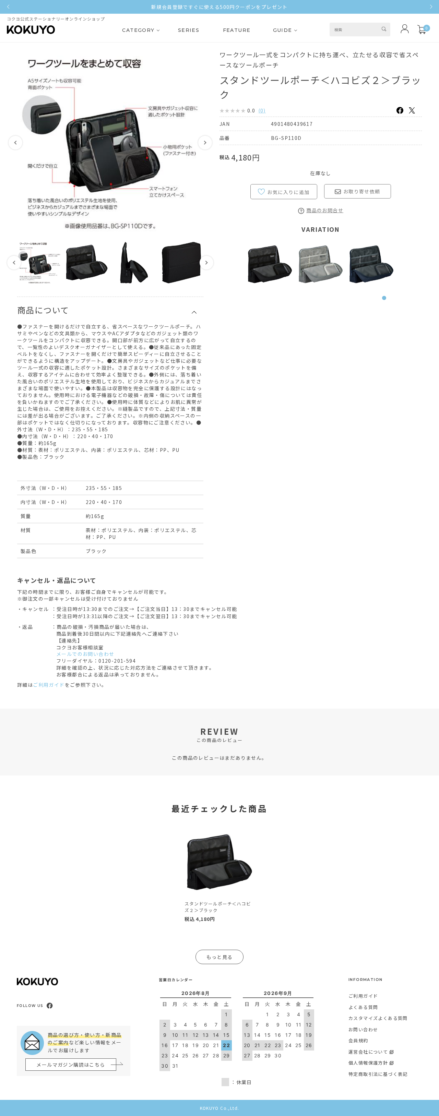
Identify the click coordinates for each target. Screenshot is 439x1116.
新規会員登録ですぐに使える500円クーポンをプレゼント (219, 6)
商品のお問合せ (324, 210)
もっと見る (219, 956)
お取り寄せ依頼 (361, 191)
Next (205, 142)
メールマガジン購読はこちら (70, 1064)
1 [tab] (385, 301)
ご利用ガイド (48, 684)
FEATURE (237, 30)
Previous (15, 142)
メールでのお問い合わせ (85, 653)
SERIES (188, 30)
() (262, 110)
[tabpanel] (270, 264)
